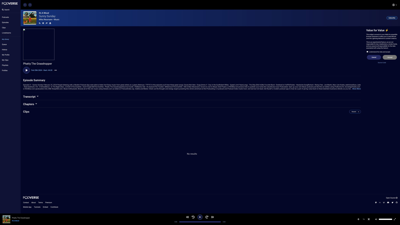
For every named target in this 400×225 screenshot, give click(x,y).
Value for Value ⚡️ (377, 30)
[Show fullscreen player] (394, 219)
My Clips (5, 60)
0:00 (176, 222)
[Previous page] (25, 5)
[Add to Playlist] (358, 219)
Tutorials (37, 207)
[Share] (47, 23)
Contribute (54, 207)
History (4, 50)
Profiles (5, 70)
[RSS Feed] (39, 23)
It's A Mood (44, 13)
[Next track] (212, 217)
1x (364, 219)
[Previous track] (187, 217)
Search (6, 10)
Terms (40, 203)
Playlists (5, 65)
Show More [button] (356, 89)
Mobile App (27, 207)
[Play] (200, 217)
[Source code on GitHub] (397, 202)
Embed (45, 207)
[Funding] (50, 23)
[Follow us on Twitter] (392, 202)
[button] (395, 5)
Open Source (390, 198)
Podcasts (5, 17)
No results (192, 154)
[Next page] (30, 5)
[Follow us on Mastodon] (376, 202)
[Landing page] (10, 3)
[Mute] (376, 219)
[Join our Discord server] (388, 202)
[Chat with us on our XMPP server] (384, 202)
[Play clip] (26, 70)
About (33, 203)
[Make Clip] (368, 219)
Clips (4, 28)
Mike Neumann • (49, 19)
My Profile (5, 55)
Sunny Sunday (47, 16)
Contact (26, 203)
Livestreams (6, 33)
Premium (48, 203)
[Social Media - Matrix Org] (380, 202)
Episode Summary (34, 80)
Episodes (5, 22)
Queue (4, 44)
